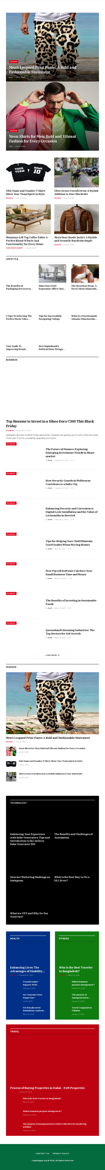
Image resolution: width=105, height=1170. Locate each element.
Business (10, 430)
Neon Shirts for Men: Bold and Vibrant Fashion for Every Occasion (42, 138)
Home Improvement (14, 248)
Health (13, 975)
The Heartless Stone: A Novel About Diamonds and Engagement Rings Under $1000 (84, 288)
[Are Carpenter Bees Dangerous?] (15, 997)
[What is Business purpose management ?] (64, 984)
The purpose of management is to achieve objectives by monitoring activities (82, 996)
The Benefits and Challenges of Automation (73, 836)
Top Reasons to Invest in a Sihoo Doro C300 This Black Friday (50, 423)
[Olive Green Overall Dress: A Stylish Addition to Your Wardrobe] (76, 172)
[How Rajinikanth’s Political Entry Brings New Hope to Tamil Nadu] (52, 334)
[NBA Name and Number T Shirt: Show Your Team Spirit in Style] (28, 172)
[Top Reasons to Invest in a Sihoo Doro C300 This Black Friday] (52, 391)
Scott (50, 460)
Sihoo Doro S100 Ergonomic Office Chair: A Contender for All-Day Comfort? (52, 288)
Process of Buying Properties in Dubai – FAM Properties (47, 1088)
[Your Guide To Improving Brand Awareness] (20, 334)
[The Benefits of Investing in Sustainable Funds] (24, 604)
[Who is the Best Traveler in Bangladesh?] (77, 954)
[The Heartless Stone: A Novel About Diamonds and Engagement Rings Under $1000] (85, 273)
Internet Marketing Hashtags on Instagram (30, 879)
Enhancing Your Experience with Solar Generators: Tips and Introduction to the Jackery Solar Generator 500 (30, 839)
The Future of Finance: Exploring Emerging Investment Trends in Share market (70, 452)
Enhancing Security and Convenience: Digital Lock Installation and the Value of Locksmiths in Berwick (71, 512)
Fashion (13, 62)
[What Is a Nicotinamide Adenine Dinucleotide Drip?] (85, 303)
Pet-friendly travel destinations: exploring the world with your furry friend (34, 1009)
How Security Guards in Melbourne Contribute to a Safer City (68, 482)
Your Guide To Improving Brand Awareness (15, 348)
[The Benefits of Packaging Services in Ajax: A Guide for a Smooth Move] (20, 273)
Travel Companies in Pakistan (82, 1009)
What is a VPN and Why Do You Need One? (29, 915)
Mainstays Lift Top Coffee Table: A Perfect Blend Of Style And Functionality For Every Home (27, 241)
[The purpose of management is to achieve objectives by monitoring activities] (64, 997)
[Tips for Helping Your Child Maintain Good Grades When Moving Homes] (24, 545)
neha (11, 77)
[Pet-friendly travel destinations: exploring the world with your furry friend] (15, 1010)
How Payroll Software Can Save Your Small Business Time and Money (69, 572)
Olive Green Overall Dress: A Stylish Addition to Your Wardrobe (76, 192)
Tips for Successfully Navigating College (50, 317)
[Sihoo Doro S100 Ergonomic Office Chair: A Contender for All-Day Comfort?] (52, 273)
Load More (51, 655)
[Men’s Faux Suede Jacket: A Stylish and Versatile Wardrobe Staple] (76, 219)
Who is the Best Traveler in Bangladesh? (76, 969)
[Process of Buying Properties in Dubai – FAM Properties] (52, 1060)
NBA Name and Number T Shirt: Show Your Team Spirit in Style (25, 192)
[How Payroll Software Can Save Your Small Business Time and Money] (24, 574)
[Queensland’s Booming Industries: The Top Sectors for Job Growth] (24, 634)
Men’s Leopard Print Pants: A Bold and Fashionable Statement (42, 69)
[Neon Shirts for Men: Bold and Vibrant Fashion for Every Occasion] (52, 116)
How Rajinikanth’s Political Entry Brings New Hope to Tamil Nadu (52, 348)
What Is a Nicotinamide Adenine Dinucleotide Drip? (84, 318)
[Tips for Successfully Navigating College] (52, 303)
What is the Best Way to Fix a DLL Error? (72, 879)
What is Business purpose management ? (83, 983)
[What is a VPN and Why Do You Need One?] (30, 898)
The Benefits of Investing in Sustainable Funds (71, 602)
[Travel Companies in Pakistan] (64, 1010)
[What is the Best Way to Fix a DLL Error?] (74, 862)
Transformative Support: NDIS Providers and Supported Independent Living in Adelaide (33, 983)
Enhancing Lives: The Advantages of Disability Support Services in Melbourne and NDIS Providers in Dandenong (26, 969)
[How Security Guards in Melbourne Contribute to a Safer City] (24, 484)
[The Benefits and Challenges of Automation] (74, 819)
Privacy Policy (61, 1153)
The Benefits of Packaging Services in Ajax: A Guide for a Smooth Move (18, 288)
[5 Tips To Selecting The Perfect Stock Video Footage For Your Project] (20, 303)
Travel (62, 975)
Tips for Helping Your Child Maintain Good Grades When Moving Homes (69, 542)
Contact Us (42, 1153)
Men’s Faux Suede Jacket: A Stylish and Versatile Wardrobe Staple (75, 239)
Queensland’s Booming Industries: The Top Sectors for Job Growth (70, 631)
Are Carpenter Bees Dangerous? (32, 996)
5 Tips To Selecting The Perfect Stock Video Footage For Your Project (19, 318)
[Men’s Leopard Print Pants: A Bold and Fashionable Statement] (52, 47)
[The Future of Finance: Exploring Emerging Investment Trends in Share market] (24, 454)
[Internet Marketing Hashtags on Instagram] (30, 862)
